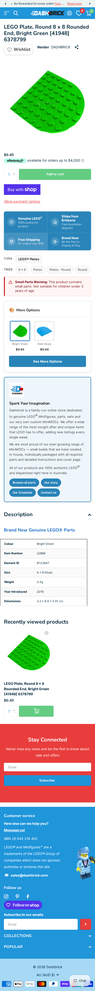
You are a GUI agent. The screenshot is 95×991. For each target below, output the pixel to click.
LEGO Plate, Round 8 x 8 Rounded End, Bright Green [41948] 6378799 (26, 688)
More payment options (22, 201)
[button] (5, 3)
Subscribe (47, 780)
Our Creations (22, 492)
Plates (37, 269)
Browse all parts (24, 482)
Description (18, 514)
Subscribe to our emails (23, 915)
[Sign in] (69, 13)
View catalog (7, 13)
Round (82, 269)
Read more (74, 3)
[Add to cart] (36, 711)
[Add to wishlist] (46, 633)
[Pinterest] (17, 896)
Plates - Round (60, 269)
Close (47, 936)
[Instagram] (6, 896)
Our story (51, 482)
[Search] (15, 13)
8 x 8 (22, 269)
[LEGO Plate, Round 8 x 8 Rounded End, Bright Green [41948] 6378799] (29, 653)
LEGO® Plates (28, 259)
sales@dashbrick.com (29, 875)
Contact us (49, 492)
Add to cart (55, 174)
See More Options (47, 361)
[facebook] (28, 896)
